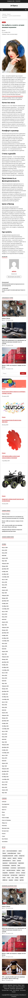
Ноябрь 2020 (5, 723)
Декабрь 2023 (5, 632)
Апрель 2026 (5, 558)
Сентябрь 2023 (5, 640)
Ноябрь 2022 (5, 664)
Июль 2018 (4, 784)
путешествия (14, 875)
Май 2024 (4, 619)
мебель (18, 870)
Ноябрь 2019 (5, 750)
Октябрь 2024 (5, 606)
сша (13, 877)
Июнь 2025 (4, 584)
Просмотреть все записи (14, 276)
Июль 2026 (4, 550)
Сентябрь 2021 (5, 699)
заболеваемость (7, 860)
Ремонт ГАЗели (6, 318)
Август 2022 (4, 672)
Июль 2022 (4, 675)
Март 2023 (4, 654)
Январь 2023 (5, 659)
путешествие (6, 875)
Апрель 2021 (5, 712)
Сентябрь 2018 (5, 779)
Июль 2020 (4, 734)
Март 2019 (4, 766)
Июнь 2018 (4, 787)
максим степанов (11, 870)
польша (23, 872)
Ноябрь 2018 (5, 774)
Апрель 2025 (5, 590)
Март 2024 (4, 624)
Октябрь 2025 (5, 574)
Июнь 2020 (4, 736)
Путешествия (5, 831)
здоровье (5, 863)
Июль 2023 (4, 643)
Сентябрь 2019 (5, 752)
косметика (13, 867)
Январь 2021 (5, 718)
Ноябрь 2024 (5, 603)
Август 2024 (4, 611)
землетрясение (13, 863)
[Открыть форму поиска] (25, 9)
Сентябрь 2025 (5, 576)
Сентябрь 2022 (5, 670)
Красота (4, 809)
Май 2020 (4, 739)
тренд (16, 877)
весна (19, 853)
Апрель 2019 (5, 763)
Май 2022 (4, 680)
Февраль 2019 (5, 768)
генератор (21, 855)
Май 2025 (4, 587)
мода (23, 870)
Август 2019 (4, 755)
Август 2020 (4, 731)
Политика (4, 825)
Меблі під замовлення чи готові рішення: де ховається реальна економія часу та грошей (14, 341)
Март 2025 (4, 592)
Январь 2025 (5, 598)
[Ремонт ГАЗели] (14, 308)
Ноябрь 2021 (5, 694)
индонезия (21, 863)
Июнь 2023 (4, 646)
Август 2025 (4, 579)
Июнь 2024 (4, 616)
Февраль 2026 (5, 563)
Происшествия (5, 828)
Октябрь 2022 (5, 667)
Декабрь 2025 (5, 568)
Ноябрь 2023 (5, 635)
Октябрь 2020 (5, 726)
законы (19, 860)
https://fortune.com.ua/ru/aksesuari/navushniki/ (12, 96)
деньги (9, 858)
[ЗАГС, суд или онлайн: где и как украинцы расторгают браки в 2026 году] (14, 967)
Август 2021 (4, 702)
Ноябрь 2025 (5, 571)
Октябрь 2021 (5, 696)
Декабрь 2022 (5, 662)
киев (19, 865)
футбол (22, 880)
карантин (13, 865)
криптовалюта (21, 867)
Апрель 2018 (5, 790)
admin (4, 30)
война (15, 855)
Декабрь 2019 (5, 747)
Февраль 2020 (5, 744)
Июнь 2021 (4, 707)
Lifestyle (4, 801)
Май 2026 (4, 555)
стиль (8, 877)
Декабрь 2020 (5, 720)
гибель (4, 858)
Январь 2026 (5, 566)
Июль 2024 (4, 614)
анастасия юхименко (12, 850)
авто (4, 850)
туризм (21, 877)
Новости (5, 986)
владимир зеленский (8, 855)
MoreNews (22, 994)
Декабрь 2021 (5, 691)
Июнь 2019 (4, 758)
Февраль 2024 (5, 627)
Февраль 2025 (5, 595)
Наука (3, 815)
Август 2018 (4, 782)
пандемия (5, 872)
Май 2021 (4, 710)
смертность (22, 875)
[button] (2, 9)
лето (4, 870)
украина (11, 880)
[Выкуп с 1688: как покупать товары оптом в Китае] (14, 355)
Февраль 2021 (5, 715)
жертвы (20, 858)
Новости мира (5, 817)
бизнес (4, 853)
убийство (5, 880)
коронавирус (6, 867)
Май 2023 (4, 648)
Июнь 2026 (4, 552)
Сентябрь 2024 (5, 608)
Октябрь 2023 (5, 638)
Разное (3, 22)
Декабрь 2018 (5, 771)
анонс (20, 850)
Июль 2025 (4, 582)
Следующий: (13, 290)
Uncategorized (5, 804)
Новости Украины (6, 820)
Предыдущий (13, 284)
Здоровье (4, 807)
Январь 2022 (5, 688)
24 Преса (14, 5)
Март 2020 (4, 742)
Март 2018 (4, 792)
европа (14, 858)
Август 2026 (4, 547)
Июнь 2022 (4, 678)
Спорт (3, 836)
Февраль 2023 (5, 656)
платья (18, 872)
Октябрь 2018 (5, 776)
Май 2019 (4, 760)
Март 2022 (4, 683)
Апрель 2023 (5, 651)
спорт (4, 877)
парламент (11, 872)
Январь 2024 (5, 630)
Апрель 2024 (5, 622)
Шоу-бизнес (5, 838)
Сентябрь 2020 (5, 728)
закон (14, 860)
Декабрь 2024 (5, 600)
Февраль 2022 (5, 686)
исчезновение (6, 865)
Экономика (4, 841)
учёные (16, 880)
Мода (3, 812)
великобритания (12, 853)
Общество (4, 823)
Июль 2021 (4, 704)
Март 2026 (4, 560)
